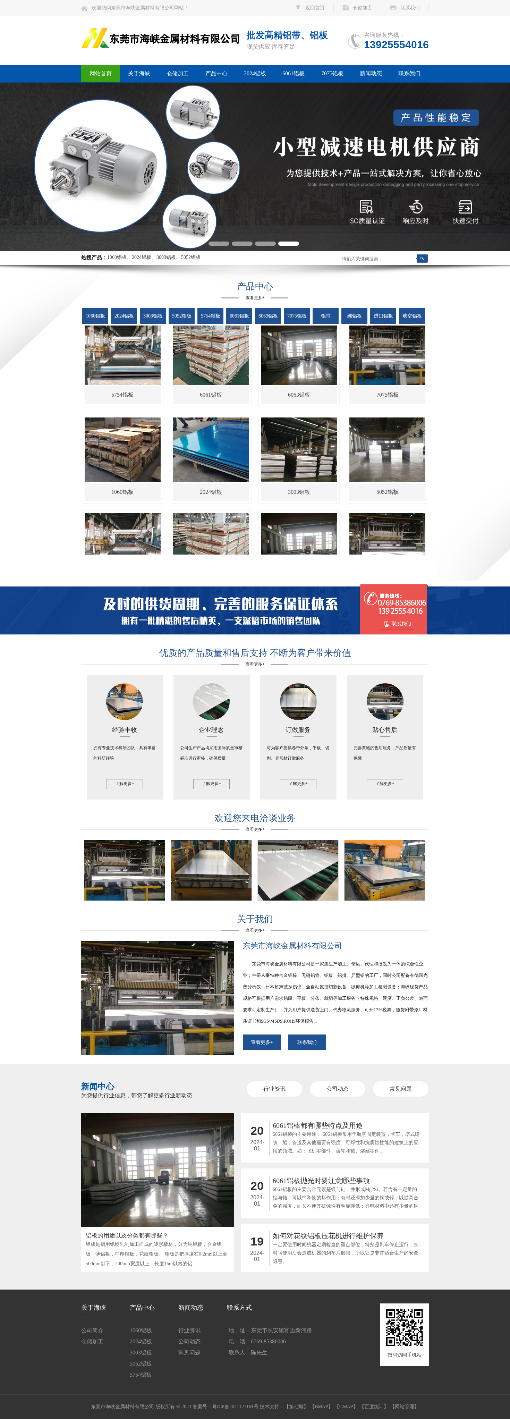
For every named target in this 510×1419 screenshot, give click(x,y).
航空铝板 (412, 316)
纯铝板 (354, 316)
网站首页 (101, 73)
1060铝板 (117, 257)
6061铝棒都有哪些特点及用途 (318, 1125)
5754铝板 (210, 316)
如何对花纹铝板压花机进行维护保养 (328, 1236)
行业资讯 (274, 1089)
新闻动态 (371, 73)
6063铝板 (268, 316)
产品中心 (216, 73)
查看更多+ (255, 297)
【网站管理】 (404, 1406)
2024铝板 (255, 73)
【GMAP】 (346, 1406)
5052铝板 (191, 257)
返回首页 (315, 7)
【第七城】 (296, 1406)
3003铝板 (166, 257)
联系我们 (410, 7)
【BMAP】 (321, 1406)
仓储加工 (362, 7)
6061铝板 (293, 73)
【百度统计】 (374, 1406)
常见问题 (401, 1089)
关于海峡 (139, 73)
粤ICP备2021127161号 (235, 1406)
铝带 (326, 316)
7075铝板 (332, 73)
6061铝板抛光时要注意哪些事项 (321, 1180)
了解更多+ (124, 783)
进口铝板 (383, 316)
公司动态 (337, 1089)
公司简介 (92, 1330)
